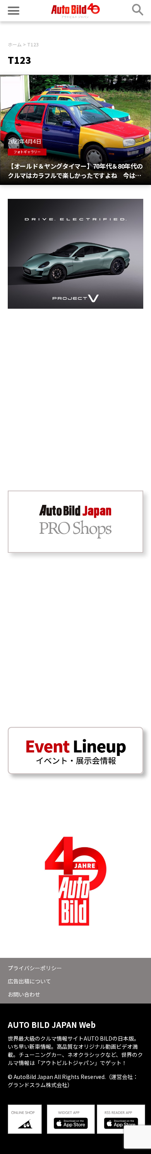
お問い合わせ (24, 994)
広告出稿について (29, 981)
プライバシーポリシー (35, 968)
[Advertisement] (75, 384)
